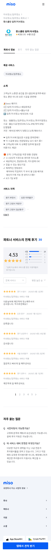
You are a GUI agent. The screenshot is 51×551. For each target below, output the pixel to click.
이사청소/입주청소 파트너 (15, 18)
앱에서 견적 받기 (25, 546)
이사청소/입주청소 (11, 14)
